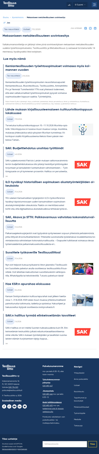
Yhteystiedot (79, 373)
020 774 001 (13, 387)
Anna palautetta (81, 379)
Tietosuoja (78, 426)
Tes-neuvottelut (11, 29)
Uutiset (26, 29)
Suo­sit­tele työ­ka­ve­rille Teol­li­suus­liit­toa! (33, 252)
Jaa (8, 23)
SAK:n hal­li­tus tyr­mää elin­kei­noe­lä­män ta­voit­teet (40, 315)
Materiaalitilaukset (81, 407)
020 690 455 (48, 405)
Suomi (80, 4)
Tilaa (92, 444)
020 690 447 (48, 386)
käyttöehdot (22, 449)
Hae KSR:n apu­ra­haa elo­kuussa (27, 284)
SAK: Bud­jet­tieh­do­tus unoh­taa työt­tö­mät (34, 148)
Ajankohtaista (18, 17)
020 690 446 (48, 394)
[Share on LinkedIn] (95, 28)
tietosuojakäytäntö (9, 449)
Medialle (77, 419)
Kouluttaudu (79, 392)
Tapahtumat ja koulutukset (80, 399)
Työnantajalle (79, 413)
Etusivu (6, 17)
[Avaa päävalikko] (94, 4)
